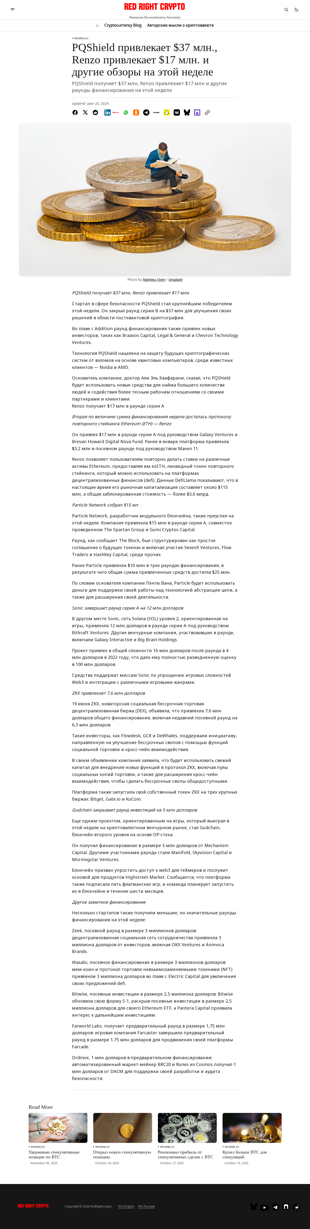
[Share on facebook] (76, 112)
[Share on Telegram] (146, 112)
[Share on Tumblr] (156, 112)
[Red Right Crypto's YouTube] (264, 1207)
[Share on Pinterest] (116, 112)
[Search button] (286, 10)
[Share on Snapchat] (167, 112)
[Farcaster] (286, 1206)
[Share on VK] (177, 112)
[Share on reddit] (95, 112)
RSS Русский (146, 1206)
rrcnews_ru (81, 38)
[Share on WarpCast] (197, 112)
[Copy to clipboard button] (206, 112)
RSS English (126, 1206)
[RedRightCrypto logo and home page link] (33, 1206)
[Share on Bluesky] (187, 112)
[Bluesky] (254, 1206)
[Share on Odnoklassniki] (136, 112)
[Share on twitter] (85, 112)
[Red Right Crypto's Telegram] (275, 1208)
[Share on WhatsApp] (126, 112)
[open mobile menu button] (13, 9)
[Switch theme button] (296, 10)
